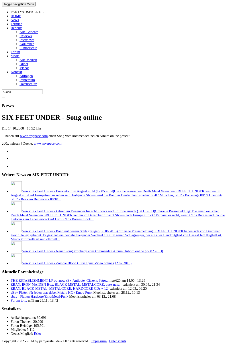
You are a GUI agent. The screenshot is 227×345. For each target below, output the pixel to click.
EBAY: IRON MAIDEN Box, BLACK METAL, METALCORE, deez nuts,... (66, 284)
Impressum (27, 80)
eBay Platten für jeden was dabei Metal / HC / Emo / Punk (51, 292)
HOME (16, 16)
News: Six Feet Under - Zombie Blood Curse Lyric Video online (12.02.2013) (76, 263)
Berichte (16, 28)
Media (15, 56)
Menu (19, 4)
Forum (15, 52)
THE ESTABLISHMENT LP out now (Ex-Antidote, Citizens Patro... (60, 280)
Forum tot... (19, 300)
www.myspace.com (34, 136)
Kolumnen (27, 44)
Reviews (26, 36)
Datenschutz (28, 84)
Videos (24, 68)
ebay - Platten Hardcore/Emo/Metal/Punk (39, 296)
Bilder (24, 64)
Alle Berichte (29, 32)
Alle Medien (28, 60)
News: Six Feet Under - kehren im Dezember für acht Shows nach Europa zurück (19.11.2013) (118, 215)
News (15, 20)
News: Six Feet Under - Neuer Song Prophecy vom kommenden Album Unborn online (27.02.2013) (92, 251)
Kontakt (16, 72)
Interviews (27, 40)
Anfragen (26, 76)
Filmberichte (28, 48)
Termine (16, 24)
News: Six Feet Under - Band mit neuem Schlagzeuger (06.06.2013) (116, 235)
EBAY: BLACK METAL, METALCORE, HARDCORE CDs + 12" (60, 288)
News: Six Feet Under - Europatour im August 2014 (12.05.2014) (117, 195)
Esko (37, 333)
